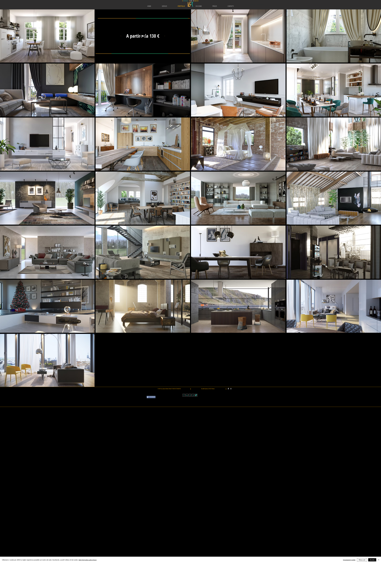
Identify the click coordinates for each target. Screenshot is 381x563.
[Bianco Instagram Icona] (231, 389)
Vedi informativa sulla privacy (87, 560)
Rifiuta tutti (362, 560)
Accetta (372, 560)
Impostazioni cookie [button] (349, 560)
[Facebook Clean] (228, 389)
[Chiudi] (378, 559)
